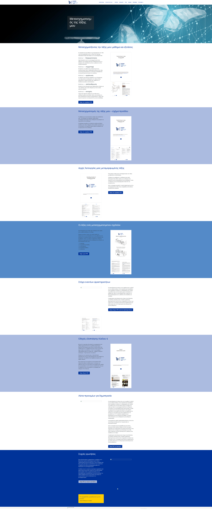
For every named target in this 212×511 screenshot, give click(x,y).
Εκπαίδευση (121, 2)
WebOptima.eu (145, 508)
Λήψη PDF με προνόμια (115, 446)
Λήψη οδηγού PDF (84, 373)
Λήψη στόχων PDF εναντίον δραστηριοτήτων (120, 309)
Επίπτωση (116, 2)
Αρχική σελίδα (101, 2)
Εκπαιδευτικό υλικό (108, 2)
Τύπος (126, 2)
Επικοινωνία (135, 2)
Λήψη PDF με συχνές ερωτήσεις (88, 481)
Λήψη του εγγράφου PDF (86, 102)
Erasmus (129, 2)
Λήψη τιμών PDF (84, 253)
